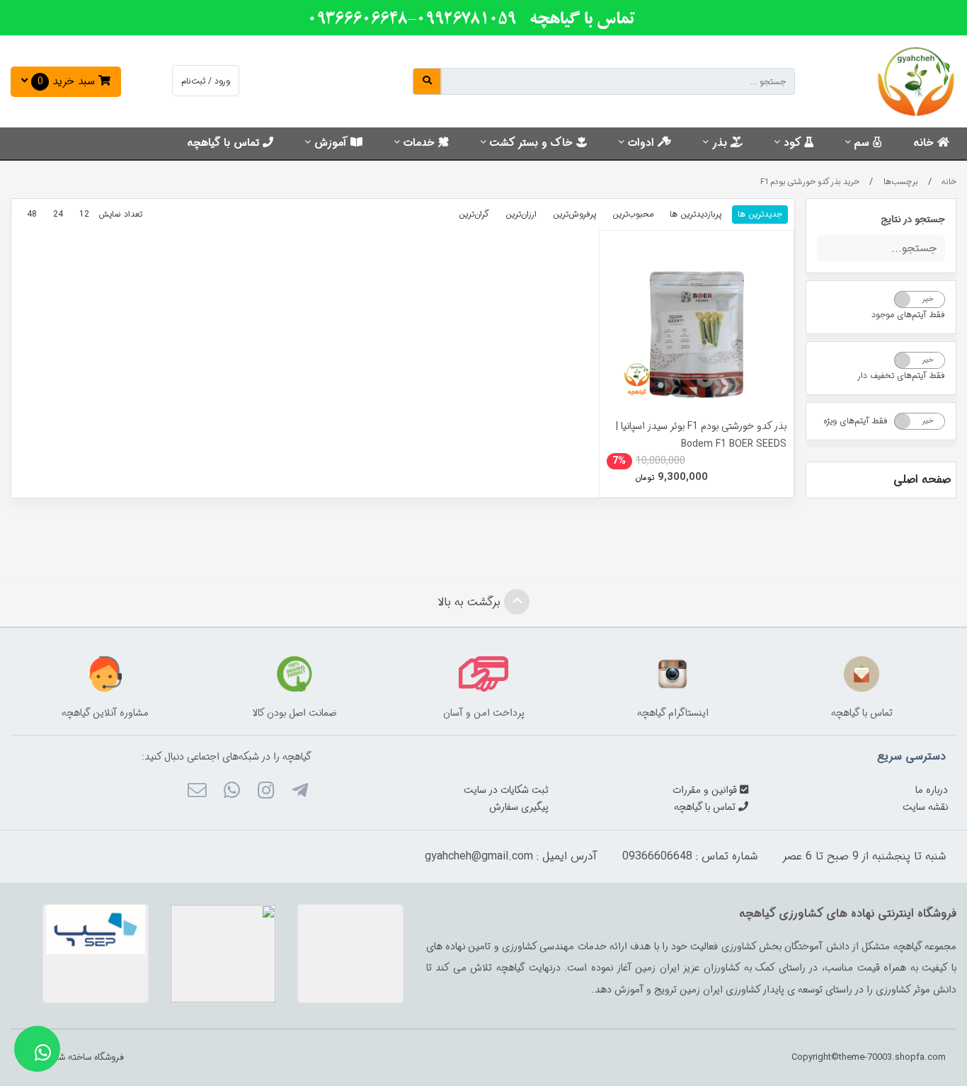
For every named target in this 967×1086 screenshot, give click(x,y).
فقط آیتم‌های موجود (908, 314)
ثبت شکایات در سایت (506, 790)
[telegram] (299, 792)
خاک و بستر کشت (533, 143)
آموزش (332, 143)
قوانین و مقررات (706, 790)
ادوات (643, 143)
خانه (925, 143)
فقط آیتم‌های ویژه (855, 421)
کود (794, 143)
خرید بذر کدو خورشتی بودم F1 (809, 182)
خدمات (421, 143)
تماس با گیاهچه (225, 143)
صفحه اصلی (922, 479)
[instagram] (265, 792)
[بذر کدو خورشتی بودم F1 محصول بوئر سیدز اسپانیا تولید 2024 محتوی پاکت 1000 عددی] (697, 328)
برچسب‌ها (900, 182)
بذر (721, 143)
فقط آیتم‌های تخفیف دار (901, 375)
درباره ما (931, 790)
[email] (197, 792)
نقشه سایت (925, 807)
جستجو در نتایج (913, 219)
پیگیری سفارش (519, 807)
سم (863, 143)
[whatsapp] (231, 792)
